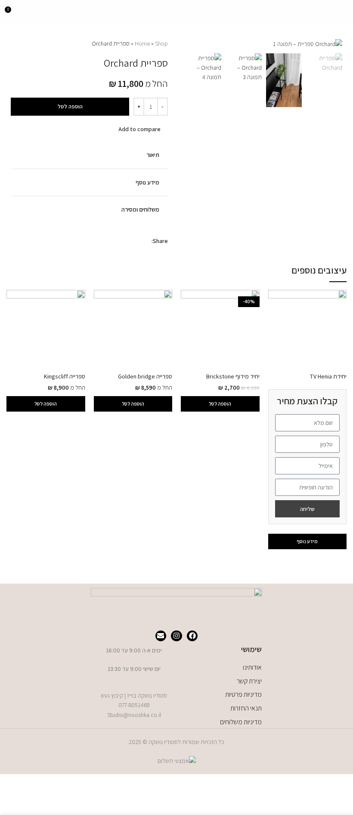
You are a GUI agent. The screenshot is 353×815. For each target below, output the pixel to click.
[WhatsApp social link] (127, 240)
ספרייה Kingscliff (64, 376)
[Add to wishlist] (106, 128)
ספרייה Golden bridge (145, 376)
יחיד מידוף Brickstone (233, 376)
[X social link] (137, 240)
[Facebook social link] (147, 240)
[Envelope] (161, 636)
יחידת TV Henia (312, 442)
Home (142, 43)
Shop (161, 43)
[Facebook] (192, 636)
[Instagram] (176, 636)
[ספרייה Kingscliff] (45, 329)
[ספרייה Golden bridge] (133, 329)
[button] (220, 404)
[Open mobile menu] (343, 13)
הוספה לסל (70, 106)
